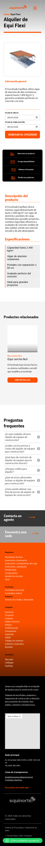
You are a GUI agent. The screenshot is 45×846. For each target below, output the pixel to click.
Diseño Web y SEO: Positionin (19, 836)
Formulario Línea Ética (13, 780)
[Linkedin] (19, 809)
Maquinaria (9, 552)
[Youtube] (26, 809)
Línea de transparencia (16, 772)
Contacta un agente (13, 517)
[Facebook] (12, 809)
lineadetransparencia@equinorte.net (19, 777)
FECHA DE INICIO (11, 113)
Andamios (8, 596)
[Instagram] (33, 809)
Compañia (8, 607)
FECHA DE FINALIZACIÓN (15, 122)
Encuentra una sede (15, 534)
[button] (5, 354)
